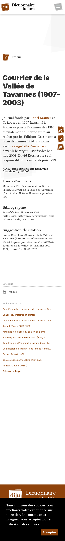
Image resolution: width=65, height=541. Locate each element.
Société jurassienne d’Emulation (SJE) (22, 360)
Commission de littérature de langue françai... (27, 348)
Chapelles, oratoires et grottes (19, 315)
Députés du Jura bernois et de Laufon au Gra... (28, 309)
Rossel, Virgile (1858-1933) (17, 326)
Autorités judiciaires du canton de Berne (24, 331)
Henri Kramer (40, 118)
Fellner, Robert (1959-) (14, 354)
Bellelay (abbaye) (12, 371)
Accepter (49, 532)
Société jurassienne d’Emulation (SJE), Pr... (25, 337)
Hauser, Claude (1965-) (15, 365)
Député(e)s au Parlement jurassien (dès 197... (26, 343)
